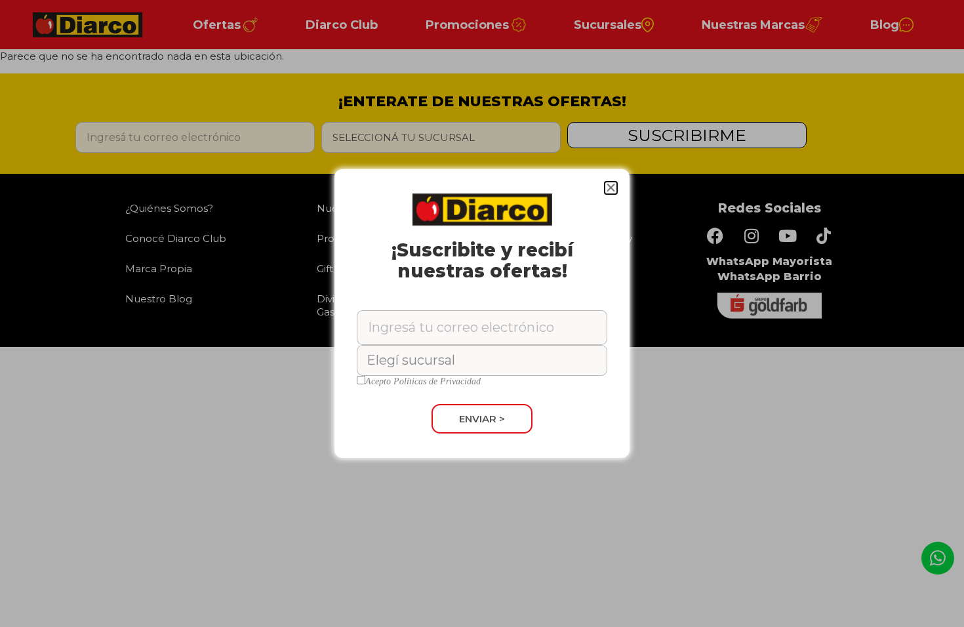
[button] (610, 187)
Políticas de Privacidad (437, 381)
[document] (482, 313)
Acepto (423, 381)
